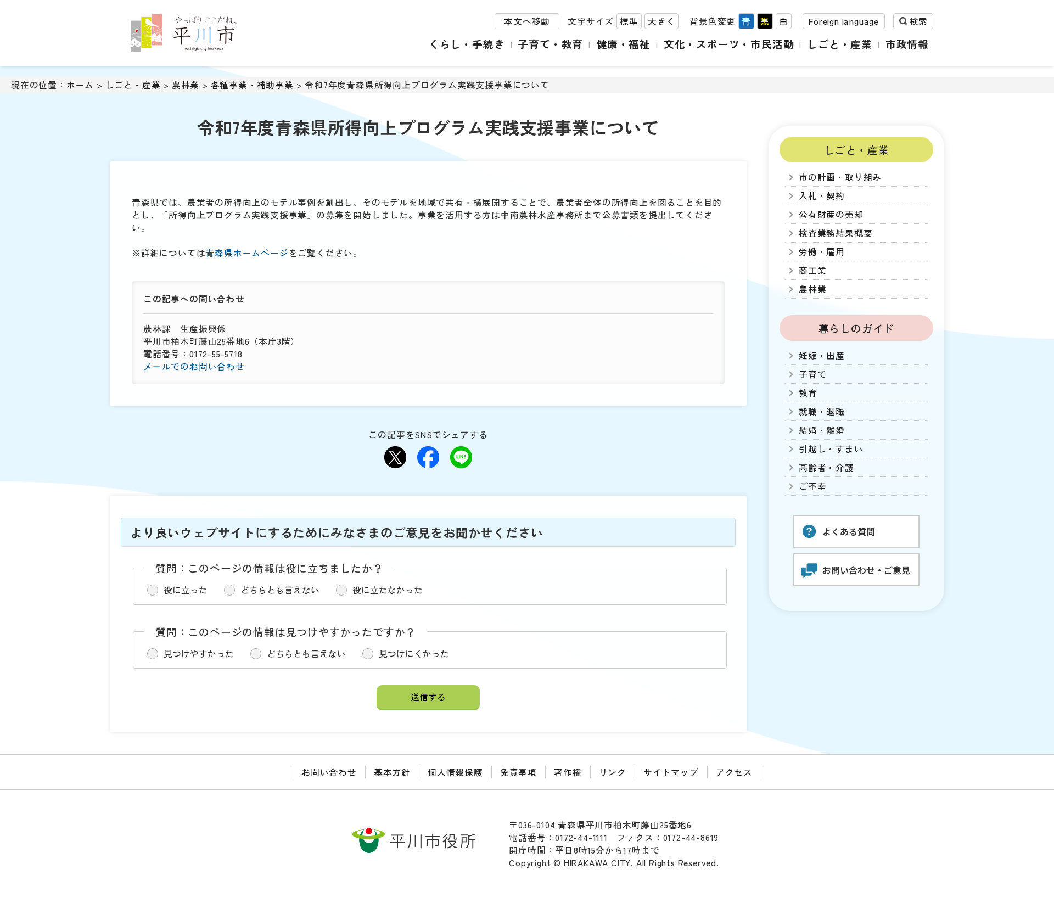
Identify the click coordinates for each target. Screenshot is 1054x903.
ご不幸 (812, 486)
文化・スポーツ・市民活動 (729, 43)
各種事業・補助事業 (252, 84)
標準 (629, 21)
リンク (612, 772)
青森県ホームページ (246, 252)
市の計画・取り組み (840, 177)
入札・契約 (822, 195)
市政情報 (907, 43)
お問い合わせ (329, 772)
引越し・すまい (831, 448)
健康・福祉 (623, 43)
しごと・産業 (839, 43)
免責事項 (518, 772)
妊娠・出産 (822, 355)
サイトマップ (671, 772)
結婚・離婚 (822, 430)
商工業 (812, 270)
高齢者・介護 (826, 467)
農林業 (185, 84)
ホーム (80, 84)
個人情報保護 (455, 772)
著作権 (567, 772)
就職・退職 (822, 411)
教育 (808, 392)
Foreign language (844, 21)
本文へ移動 (527, 21)
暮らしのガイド (856, 328)
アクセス (734, 772)
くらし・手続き (467, 43)
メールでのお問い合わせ (194, 366)
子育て (812, 374)
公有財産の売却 (831, 214)
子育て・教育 (550, 43)
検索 (918, 21)
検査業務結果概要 (835, 233)
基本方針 (392, 772)
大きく (661, 21)
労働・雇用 (822, 251)
